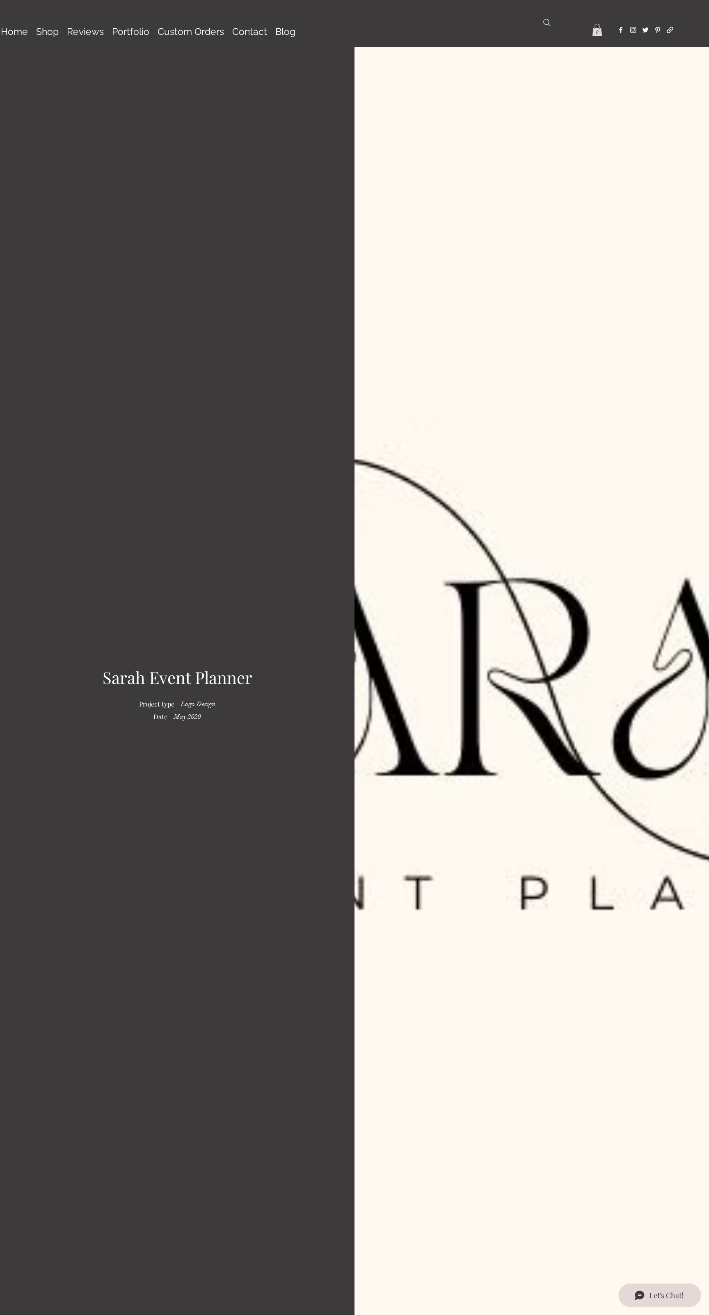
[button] (597, 30)
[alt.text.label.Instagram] (633, 30)
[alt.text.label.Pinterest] (658, 30)
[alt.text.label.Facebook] (621, 30)
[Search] (547, 22)
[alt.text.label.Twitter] (645, 30)
